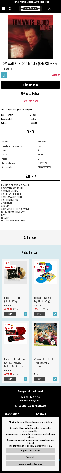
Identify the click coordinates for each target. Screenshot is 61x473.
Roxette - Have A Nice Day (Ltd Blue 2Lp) (43, 299)
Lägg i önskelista (30, 101)
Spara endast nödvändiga (30, 464)
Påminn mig (30, 85)
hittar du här (46, 445)
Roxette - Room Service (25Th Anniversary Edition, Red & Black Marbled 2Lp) (15, 362)
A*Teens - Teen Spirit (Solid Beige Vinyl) (43, 360)
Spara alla (30, 457)
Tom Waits (6, 68)
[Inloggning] (49, 9)
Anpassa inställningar (31, 450)
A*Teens (37, 366)
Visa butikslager (32, 93)
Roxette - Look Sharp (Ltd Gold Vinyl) (13, 299)
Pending (33, 118)
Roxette (7, 305)
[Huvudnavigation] (3, 9)
